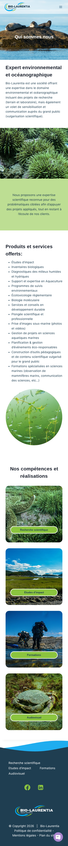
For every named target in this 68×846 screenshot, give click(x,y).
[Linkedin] (41, 787)
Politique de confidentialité (33, 830)
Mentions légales (24, 835)
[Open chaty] (58, 837)
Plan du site (47, 835)
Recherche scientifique (34, 529)
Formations (34, 654)
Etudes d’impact (34, 592)
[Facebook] (27, 787)
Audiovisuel (34, 717)
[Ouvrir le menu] (60, 7)
